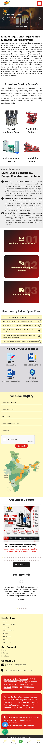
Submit (21, 446)
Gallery (5, 633)
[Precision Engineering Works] (6, 4)
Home (5, 621)
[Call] (5, 717)
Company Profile (9, 624)
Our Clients (7, 636)
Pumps (5, 650)
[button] (2, 557)
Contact (6, 639)
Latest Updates (8, 630)
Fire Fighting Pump (32, 159)
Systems (6, 656)
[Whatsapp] (21, 741)
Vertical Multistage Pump (11, 130)
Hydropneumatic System (11, 159)
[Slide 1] (17, 26)
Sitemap (6, 627)
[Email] (5, 724)
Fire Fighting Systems (32, 130)
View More (20, 565)
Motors (5, 653)
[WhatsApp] (5, 732)
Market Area (7, 642)
